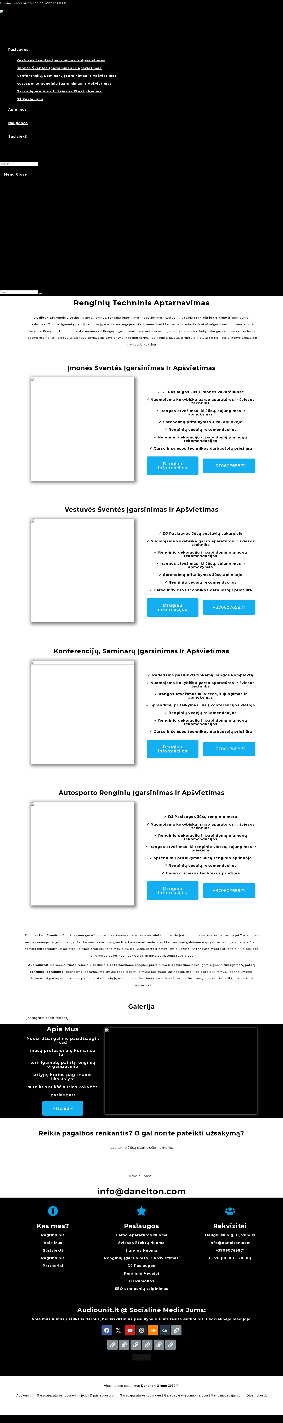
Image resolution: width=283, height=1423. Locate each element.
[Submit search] (40, 293)
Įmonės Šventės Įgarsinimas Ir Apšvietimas (52, 205)
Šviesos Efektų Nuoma (141, 1243)
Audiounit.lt (25, 1395)
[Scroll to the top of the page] (1, 1419)
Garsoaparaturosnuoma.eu (140, 1395)
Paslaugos (16, 190)
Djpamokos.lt (257, 1395)
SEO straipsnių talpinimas (141, 1289)
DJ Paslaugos (28, 236)
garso (133, 935)
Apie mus (16, 244)
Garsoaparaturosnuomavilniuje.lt (62, 1395)
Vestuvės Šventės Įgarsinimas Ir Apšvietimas (53, 198)
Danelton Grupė (59, 935)
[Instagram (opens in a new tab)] (9, 38)
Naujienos (16, 252)
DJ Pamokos (141, 1281)
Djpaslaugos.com (103, 1395)
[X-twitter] (118, 1330)
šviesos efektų (152, 935)
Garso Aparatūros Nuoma (142, 1235)
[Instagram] (141, 1330)
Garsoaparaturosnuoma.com (186, 1395)
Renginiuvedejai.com (227, 1395)
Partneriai (53, 1266)
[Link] (176, 1330)
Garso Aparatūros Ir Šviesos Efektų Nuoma (52, 229)
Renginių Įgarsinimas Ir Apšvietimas (141, 1258)
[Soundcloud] (153, 1330)
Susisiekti (16, 260)
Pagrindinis (53, 1235)
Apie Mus (53, 1243)
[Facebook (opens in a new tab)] (9, 30)
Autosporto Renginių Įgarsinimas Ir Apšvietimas (56, 221)
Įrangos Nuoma (141, 1250)
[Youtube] (130, 1330)
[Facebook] (107, 1330)
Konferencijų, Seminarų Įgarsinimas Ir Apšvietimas (58, 213)
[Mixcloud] (165, 1330)
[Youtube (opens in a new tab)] (9, 46)
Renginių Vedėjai (141, 1273)
